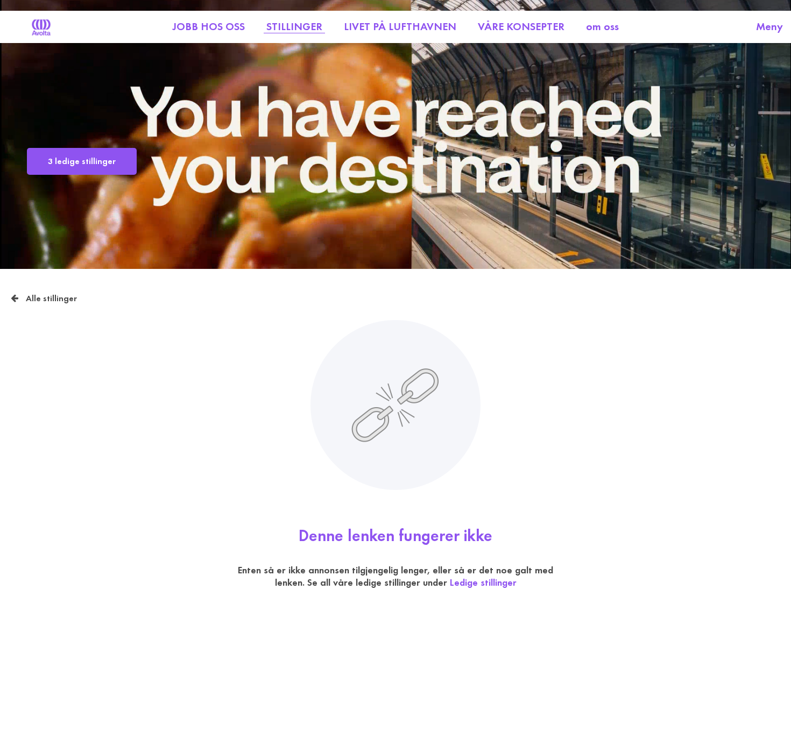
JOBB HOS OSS (208, 26)
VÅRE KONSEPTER (521, 26)
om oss (602, 26)
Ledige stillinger (483, 582)
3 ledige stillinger (82, 161)
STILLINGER (294, 26)
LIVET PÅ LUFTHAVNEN (400, 26)
